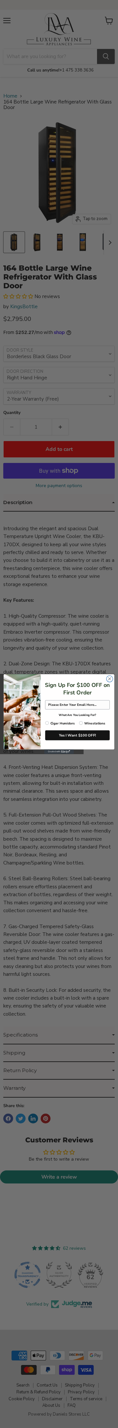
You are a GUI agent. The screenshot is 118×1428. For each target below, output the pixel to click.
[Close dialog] (110, 678)
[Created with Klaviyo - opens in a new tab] (59, 752)
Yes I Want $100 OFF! (77, 735)
